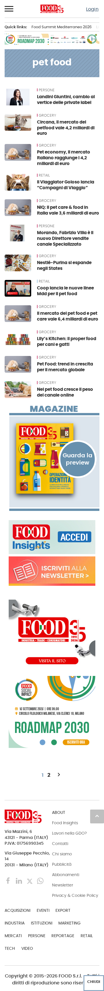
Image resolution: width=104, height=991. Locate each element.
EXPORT (62, 910)
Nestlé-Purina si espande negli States (64, 265)
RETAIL (44, 175)
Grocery (47, 115)
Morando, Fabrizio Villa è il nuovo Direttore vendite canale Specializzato (65, 238)
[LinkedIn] (19, 880)
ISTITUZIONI (41, 923)
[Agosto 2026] (54, 458)
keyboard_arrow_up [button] (97, 815)
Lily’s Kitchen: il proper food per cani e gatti (66, 341)
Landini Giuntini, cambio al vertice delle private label (66, 99)
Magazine (54, 409)
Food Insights (65, 823)
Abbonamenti (65, 875)
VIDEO (27, 948)
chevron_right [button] (58, 774)
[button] (9, 9)
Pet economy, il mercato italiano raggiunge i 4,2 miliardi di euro (63, 157)
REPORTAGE (62, 936)
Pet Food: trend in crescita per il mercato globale (65, 367)
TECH (10, 948)
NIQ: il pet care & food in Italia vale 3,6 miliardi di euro (68, 210)
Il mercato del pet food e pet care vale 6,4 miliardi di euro (67, 316)
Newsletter (62, 885)
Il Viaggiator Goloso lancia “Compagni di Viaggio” (65, 185)
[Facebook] (9, 880)
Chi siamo (62, 854)
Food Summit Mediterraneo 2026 (61, 26)
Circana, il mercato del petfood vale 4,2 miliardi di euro (65, 128)
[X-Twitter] (30, 880)
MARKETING (69, 923)
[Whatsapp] (40, 880)
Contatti (60, 843)
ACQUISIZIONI (17, 910)
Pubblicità (61, 864)
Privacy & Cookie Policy (75, 895)
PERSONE (47, 90)
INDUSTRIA (15, 923)
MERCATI (13, 936)
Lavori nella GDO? (69, 833)
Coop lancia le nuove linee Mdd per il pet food (65, 291)
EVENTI (43, 910)
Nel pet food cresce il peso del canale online (65, 392)
